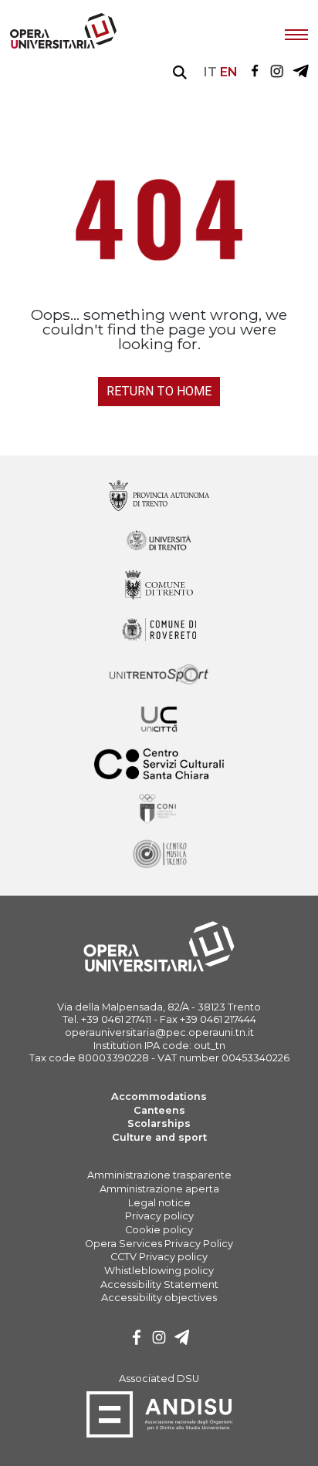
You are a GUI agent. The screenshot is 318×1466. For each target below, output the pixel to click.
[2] (182, 1339)
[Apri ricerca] (179, 72)
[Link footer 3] (158, 630)
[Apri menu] (296, 33)
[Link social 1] (277, 72)
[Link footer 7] (158, 809)
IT (210, 72)
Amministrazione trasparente (159, 1175)
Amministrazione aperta (159, 1189)
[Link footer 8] (158, 854)
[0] (136, 1339)
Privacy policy (159, 1216)
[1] (159, 1339)
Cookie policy (159, 1230)
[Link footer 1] (158, 541)
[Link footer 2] (158, 586)
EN (229, 72)
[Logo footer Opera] (159, 969)
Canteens (159, 1110)
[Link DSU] (159, 1435)
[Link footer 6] (158, 765)
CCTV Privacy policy (159, 1257)
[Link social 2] (301, 72)
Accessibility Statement (159, 1284)
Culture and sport (159, 1137)
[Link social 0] (255, 72)
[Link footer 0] (158, 496)
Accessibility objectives (159, 1297)
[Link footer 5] (158, 720)
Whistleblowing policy (159, 1270)
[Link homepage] (63, 45)
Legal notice (159, 1203)
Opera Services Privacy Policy (159, 1243)
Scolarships (159, 1123)
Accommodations (159, 1096)
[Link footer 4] (158, 675)
